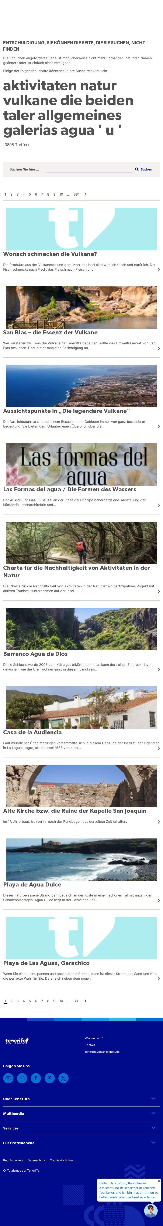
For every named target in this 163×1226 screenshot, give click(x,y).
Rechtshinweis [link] (13, 1160)
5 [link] (30, 194)
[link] (85, 194)
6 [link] (36, 194)
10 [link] (61, 194)
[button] (143, 169)
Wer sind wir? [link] (94, 1038)
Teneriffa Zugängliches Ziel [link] (102, 1051)
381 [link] (76, 194)
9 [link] (54, 194)
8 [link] (48, 194)
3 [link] (18, 194)
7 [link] (42, 194)
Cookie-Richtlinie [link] (61, 1160)
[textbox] (89, 169)
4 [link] (24, 194)
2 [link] (11, 194)
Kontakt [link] (90, 1045)
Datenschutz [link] (36, 1160)
